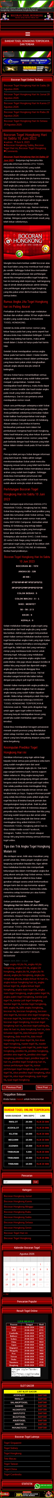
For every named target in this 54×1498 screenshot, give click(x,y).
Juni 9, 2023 (23, 142)
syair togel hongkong (18, 1080)
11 (13, 1274)
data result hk (22, 1036)
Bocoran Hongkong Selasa (18, 1222)
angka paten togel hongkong (19, 997)
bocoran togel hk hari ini (35, 1018)
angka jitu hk (22, 971)
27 (27, 1284)
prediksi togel (22, 1058)
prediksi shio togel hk (15, 1054)
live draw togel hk (24, 1040)
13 (27, 1274)
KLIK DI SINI (43, 1122)
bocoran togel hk (12, 1018)
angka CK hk (22, 968)
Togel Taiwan (11, 1464)
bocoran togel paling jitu (36, 1025)
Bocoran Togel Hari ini (16, 1233)
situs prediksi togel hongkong (28, 1072)
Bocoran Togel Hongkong (32, 148)
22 (40, 1279)
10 (7, 1274)
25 (13, 1284)
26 (20, 1284)
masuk (19, 1099)
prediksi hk (21, 1051)
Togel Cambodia (12, 1474)
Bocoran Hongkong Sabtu (20, 145)
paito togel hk (28, 1047)
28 (34, 1284)
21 (34, 1279)
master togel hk (29, 1043)
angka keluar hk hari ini (35, 979)
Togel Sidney (11, 1448)
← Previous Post (12, 1087)
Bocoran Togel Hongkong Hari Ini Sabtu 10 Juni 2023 (25, 137)
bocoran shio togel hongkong (33, 1015)
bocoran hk (9, 1011)
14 (34, 1274)
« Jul (5, 1294)
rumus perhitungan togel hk (18, 1065)
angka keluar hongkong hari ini (20, 982)
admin (9, 142)
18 (13, 1279)
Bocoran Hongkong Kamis (18, 1201)
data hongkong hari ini (32, 1029)
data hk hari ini (11, 1029)
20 (27, 1279)
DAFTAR (42, 1395)
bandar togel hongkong (33, 1004)
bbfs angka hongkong (31, 1007)
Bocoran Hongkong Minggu (18, 1206)
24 (7, 1284)
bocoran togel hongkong (16, 1022)
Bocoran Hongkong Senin (18, 1227)
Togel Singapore (12, 1443)
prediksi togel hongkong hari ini (28, 1062)
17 (7, 1279)
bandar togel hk (12, 1004)
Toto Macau (10, 1458)
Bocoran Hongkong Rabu (17, 1212)
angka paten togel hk (38, 993)
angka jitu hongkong (22, 975)
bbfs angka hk (11, 1007)
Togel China (10, 1469)
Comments (12, 151)
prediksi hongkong (38, 1051)
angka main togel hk (26, 989)
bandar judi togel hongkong (27, 1000)
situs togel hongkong (24, 1076)
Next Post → (44, 1087)
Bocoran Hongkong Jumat (18, 1196)
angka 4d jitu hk (18, 964)
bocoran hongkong (27, 1011)
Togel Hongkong (12, 1453)
